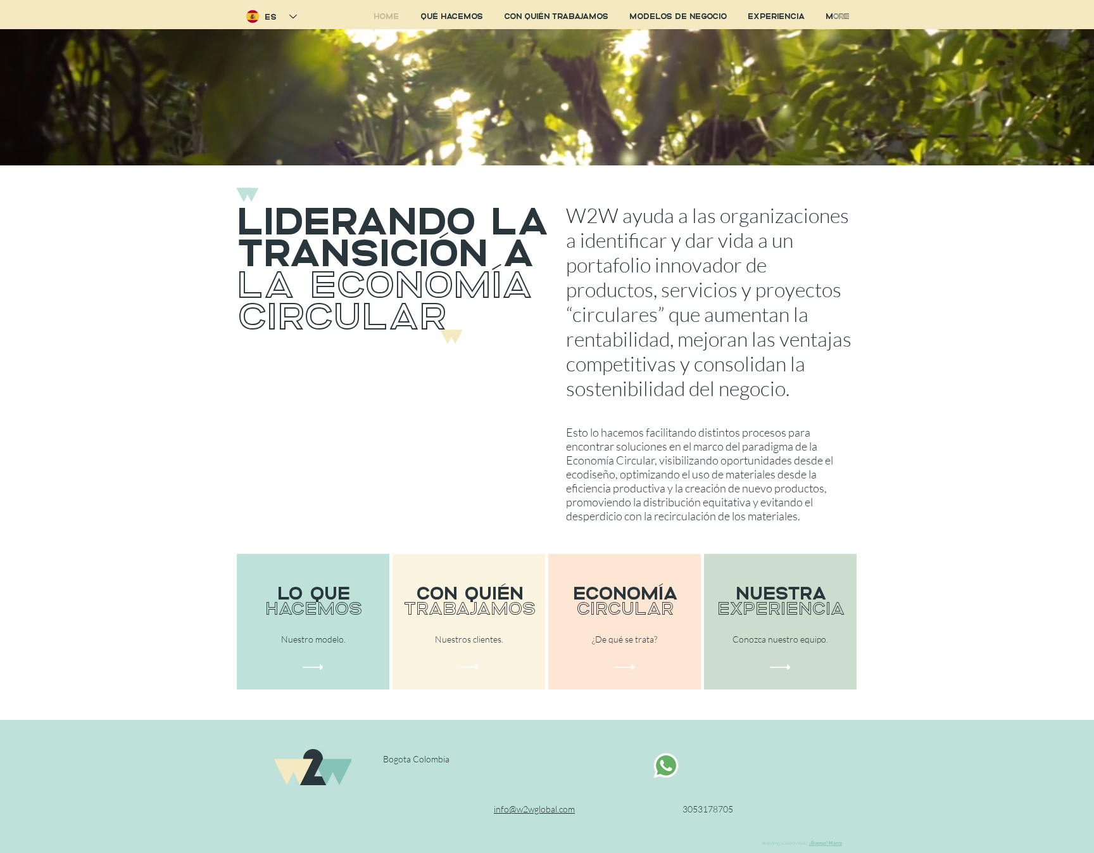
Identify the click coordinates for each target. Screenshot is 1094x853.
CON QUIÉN (470, 592)
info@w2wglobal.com (534, 809)
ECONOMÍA (625, 592)
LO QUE (313, 592)
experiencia (781, 607)
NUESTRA (781, 592)
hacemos (314, 607)
